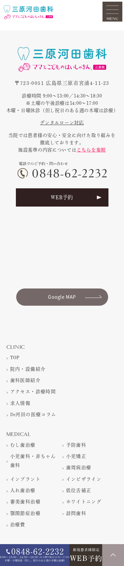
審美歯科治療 (25, 501)
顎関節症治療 (25, 513)
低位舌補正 (79, 490)
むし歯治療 (23, 445)
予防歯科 (76, 445)
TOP (15, 357)
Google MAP (62, 296)
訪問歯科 (76, 513)
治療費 (17, 524)
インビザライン (84, 479)
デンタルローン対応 (62, 122)
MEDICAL (18, 434)
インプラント (25, 479)
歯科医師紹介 (25, 380)
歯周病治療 (79, 467)
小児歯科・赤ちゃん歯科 (33, 461)
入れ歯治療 (23, 490)
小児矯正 (76, 456)
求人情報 (20, 403)
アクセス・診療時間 (33, 391)
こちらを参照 (91, 150)
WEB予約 (62, 197)
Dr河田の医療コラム (33, 414)
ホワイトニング (84, 501)
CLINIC (15, 347)
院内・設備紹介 (28, 369)
